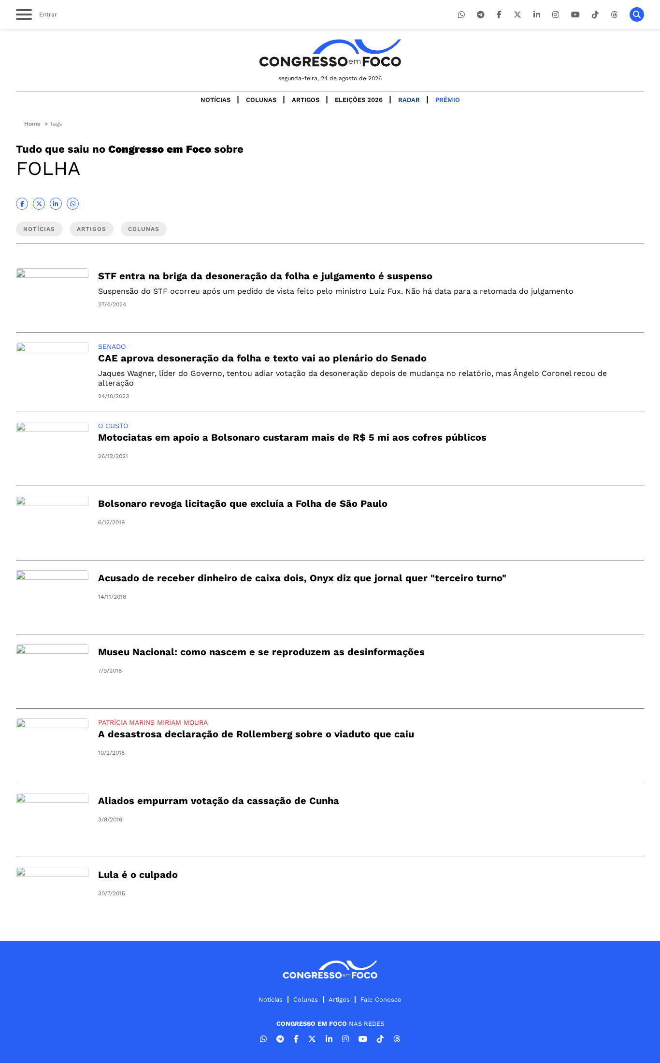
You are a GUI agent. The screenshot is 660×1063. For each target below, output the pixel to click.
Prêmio (447, 99)
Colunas (261, 99)
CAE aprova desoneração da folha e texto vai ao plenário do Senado (262, 358)
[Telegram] (481, 14)
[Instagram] (555, 14)
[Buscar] (637, 14)
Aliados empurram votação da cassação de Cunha (218, 800)
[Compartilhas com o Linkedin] (56, 204)
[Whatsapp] (461, 14)
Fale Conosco (381, 999)
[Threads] (614, 14)
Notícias (215, 99)
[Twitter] (517, 14)
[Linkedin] (536, 14)
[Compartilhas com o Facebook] (22, 204)
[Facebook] (499, 14)
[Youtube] (575, 14)
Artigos (305, 99)
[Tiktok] (595, 14)
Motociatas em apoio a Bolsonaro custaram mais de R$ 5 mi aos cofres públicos (292, 437)
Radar (409, 99)
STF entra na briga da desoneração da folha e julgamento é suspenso (265, 276)
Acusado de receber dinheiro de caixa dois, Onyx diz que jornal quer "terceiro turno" (302, 578)
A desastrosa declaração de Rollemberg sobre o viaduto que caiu (256, 734)
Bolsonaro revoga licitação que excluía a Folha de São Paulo (242, 503)
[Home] (330, 53)
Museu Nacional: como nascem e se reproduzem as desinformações (261, 652)
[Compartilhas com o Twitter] (39, 204)
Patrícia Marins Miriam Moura (153, 722)
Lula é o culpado (138, 874)
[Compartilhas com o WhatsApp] (73, 204)
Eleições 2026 (359, 99)
